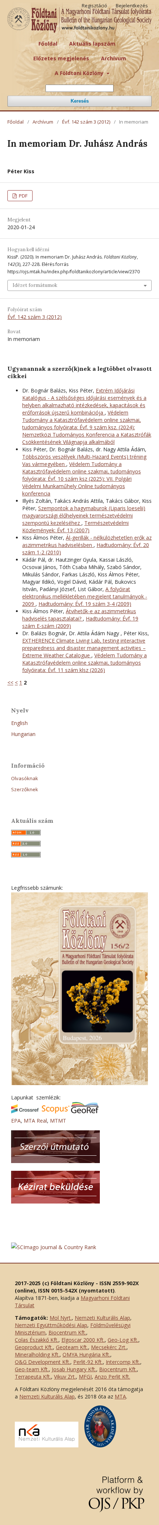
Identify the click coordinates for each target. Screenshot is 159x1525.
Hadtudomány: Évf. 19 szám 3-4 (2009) (84, 603)
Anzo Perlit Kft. (112, 1376)
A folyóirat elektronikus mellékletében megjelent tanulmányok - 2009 (84, 596)
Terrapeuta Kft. (33, 1376)
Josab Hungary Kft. (74, 1369)
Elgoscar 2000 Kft (82, 1339)
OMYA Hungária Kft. (86, 1354)
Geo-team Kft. (32, 1369)
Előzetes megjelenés (61, 58)
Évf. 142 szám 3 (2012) (86, 121)
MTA (120, 1396)
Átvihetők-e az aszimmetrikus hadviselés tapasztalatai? (79, 615)
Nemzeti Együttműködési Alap (51, 1325)
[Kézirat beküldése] (55, 1201)
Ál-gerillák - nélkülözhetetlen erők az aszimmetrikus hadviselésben (87, 541)
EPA (16, 1120)
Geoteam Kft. (72, 1347)
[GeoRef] (85, 1111)
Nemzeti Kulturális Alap (102, 1317)
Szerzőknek (24, 789)
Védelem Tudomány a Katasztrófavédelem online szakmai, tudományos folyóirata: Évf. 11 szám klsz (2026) (84, 662)
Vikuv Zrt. (65, 1376)
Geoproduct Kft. (34, 1347)
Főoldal (47, 43)
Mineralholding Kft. (37, 1354)
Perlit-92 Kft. (88, 1361)
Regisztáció (94, 5)
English (19, 722)
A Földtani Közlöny (80, 73)
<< (10, 682)
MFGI (85, 1376)
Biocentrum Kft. (67, 1332)
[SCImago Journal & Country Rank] (53, 1247)
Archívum (113, 58)
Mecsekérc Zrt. (108, 1347)
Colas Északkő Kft (36, 1339)
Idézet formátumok (35, 285)
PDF (22, 195)
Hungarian (23, 733)
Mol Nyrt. (61, 1317)
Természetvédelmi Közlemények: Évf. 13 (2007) (75, 526)
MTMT (58, 1120)
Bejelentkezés (132, 5)
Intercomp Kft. (123, 1361)
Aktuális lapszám (92, 43)
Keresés (80, 101)
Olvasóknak (24, 778)
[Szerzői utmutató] (55, 1161)
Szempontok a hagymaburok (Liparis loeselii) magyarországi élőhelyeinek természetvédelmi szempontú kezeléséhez (83, 515)
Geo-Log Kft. (123, 1339)
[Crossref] (25, 1111)
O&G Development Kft (42, 1361)
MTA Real (35, 1120)
